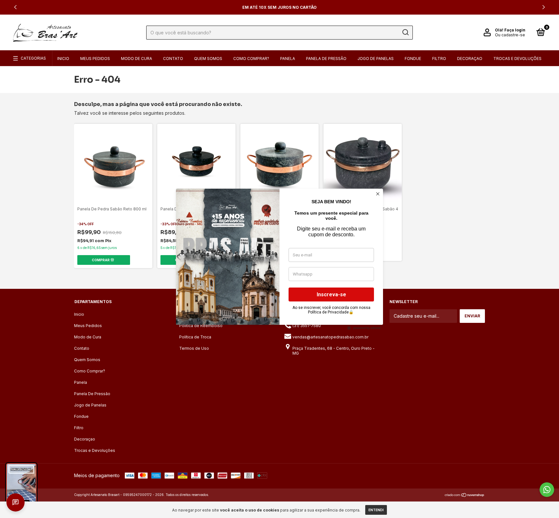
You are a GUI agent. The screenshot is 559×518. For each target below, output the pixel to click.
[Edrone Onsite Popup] (279, 259)
